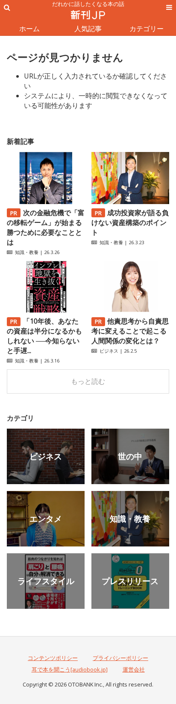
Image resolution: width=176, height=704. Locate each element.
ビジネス (109, 351)
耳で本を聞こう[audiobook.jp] (70, 669)
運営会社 (134, 669)
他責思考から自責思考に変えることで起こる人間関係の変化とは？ (130, 330)
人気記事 (88, 28)
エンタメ (45, 518)
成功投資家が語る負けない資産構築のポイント (130, 222)
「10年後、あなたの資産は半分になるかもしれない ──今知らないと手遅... (44, 335)
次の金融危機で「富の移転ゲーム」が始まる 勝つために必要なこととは (46, 227)
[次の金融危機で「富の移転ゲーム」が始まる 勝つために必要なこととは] (46, 201)
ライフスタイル (46, 581)
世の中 (130, 456)
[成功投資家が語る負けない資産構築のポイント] (130, 201)
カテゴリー (146, 28)
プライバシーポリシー (120, 658)
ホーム (29, 28)
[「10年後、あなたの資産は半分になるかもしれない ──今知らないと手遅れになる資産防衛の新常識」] (46, 310)
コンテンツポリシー (53, 658)
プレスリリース (130, 581)
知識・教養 (26, 252)
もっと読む (88, 381)
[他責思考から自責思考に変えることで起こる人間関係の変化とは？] (130, 310)
